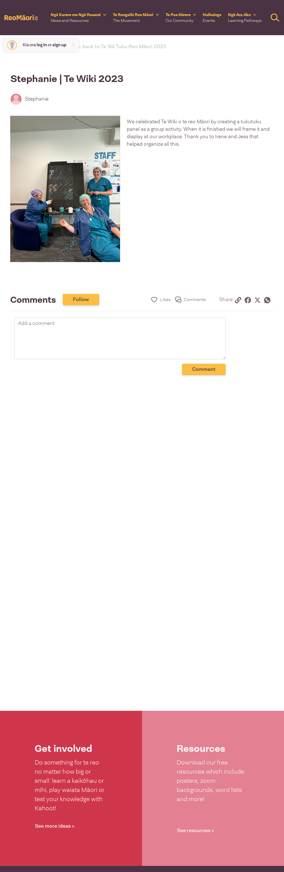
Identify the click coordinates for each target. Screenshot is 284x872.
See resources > (195, 830)
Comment (203, 369)
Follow (81, 299)
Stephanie (37, 99)
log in (42, 45)
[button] (78, 17)
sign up (59, 45)
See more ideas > (55, 826)
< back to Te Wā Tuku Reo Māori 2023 (122, 46)
